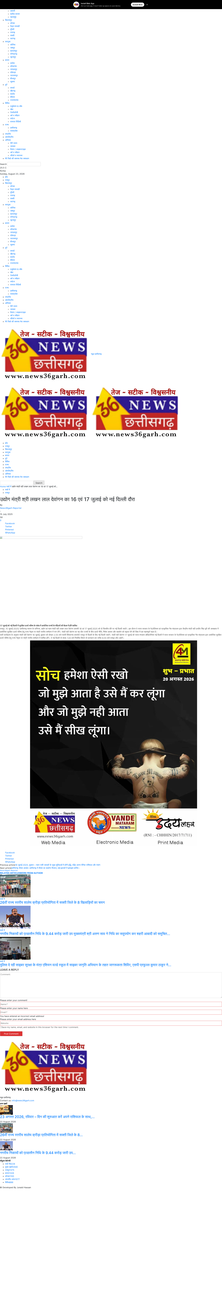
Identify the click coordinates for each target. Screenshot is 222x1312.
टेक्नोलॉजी (14, 112)
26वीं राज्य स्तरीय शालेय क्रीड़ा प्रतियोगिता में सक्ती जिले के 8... (41, 1135)
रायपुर (7, 180)
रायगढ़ (12, 32)
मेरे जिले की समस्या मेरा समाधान (17, 158)
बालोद (12, 94)
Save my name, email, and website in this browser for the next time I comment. (40, 1027)
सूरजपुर (13, 57)
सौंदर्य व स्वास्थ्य (16, 155)
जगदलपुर (13, 69)
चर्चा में (8, 486)
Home (3, 486)
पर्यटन (12, 118)
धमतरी (12, 10)
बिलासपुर (8, 20)
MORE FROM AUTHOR (31, 873)
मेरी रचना (13, 143)
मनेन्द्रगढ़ (13, 54)
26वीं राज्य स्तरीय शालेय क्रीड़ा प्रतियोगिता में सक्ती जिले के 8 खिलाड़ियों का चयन (52, 902)
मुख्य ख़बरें (11, 1167)
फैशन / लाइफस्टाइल (18, 149)
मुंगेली (12, 29)
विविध (7, 103)
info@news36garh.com (23, 1100)
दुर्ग (6, 84)
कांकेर (12, 63)
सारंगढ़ (12, 38)
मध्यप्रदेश (13, 130)
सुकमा (12, 81)
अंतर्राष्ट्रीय (9, 137)
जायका (12, 146)
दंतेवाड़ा (13, 72)
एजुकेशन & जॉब (16, 106)
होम (6, 177)
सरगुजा (7, 41)
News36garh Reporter (11, 508)
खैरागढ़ (12, 90)
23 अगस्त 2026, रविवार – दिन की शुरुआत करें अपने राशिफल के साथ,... (47, 1117)
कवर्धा (12, 87)
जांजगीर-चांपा (12, 1179)
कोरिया (12, 44)
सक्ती (12, 35)
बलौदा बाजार (15, 14)
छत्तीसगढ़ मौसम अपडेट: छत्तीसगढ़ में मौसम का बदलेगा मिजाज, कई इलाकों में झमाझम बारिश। (45, 868)
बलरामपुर (13, 50)
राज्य (7, 124)
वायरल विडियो (15, 121)
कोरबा (12, 23)
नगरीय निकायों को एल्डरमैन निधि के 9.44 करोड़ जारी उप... (38, 1153)
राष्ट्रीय (8, 134)
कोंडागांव (13, 66)
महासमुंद (13, 17)
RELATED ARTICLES (10, 873)
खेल (11, 109)
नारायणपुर (14, 75)
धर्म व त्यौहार (15, 115)
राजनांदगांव (14, 100)
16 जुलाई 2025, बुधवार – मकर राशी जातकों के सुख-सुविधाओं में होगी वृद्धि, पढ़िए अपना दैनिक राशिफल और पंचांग (57, 865)
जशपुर (12, 47)
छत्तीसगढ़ (13, 127)
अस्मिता (8, 140)
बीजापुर (13, 78)
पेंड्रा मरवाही (15, 26)
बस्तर (7, 60)
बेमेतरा (12, 97)
